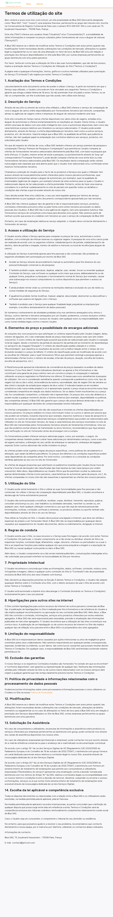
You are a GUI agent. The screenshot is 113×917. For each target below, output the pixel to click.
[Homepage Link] (13, 2)
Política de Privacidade (41, 692)
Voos (28, 4)
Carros (39, 4)
